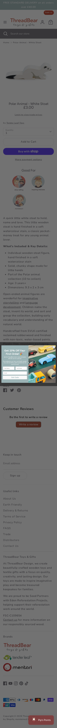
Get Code (15, 377)
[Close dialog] (54, 347)
